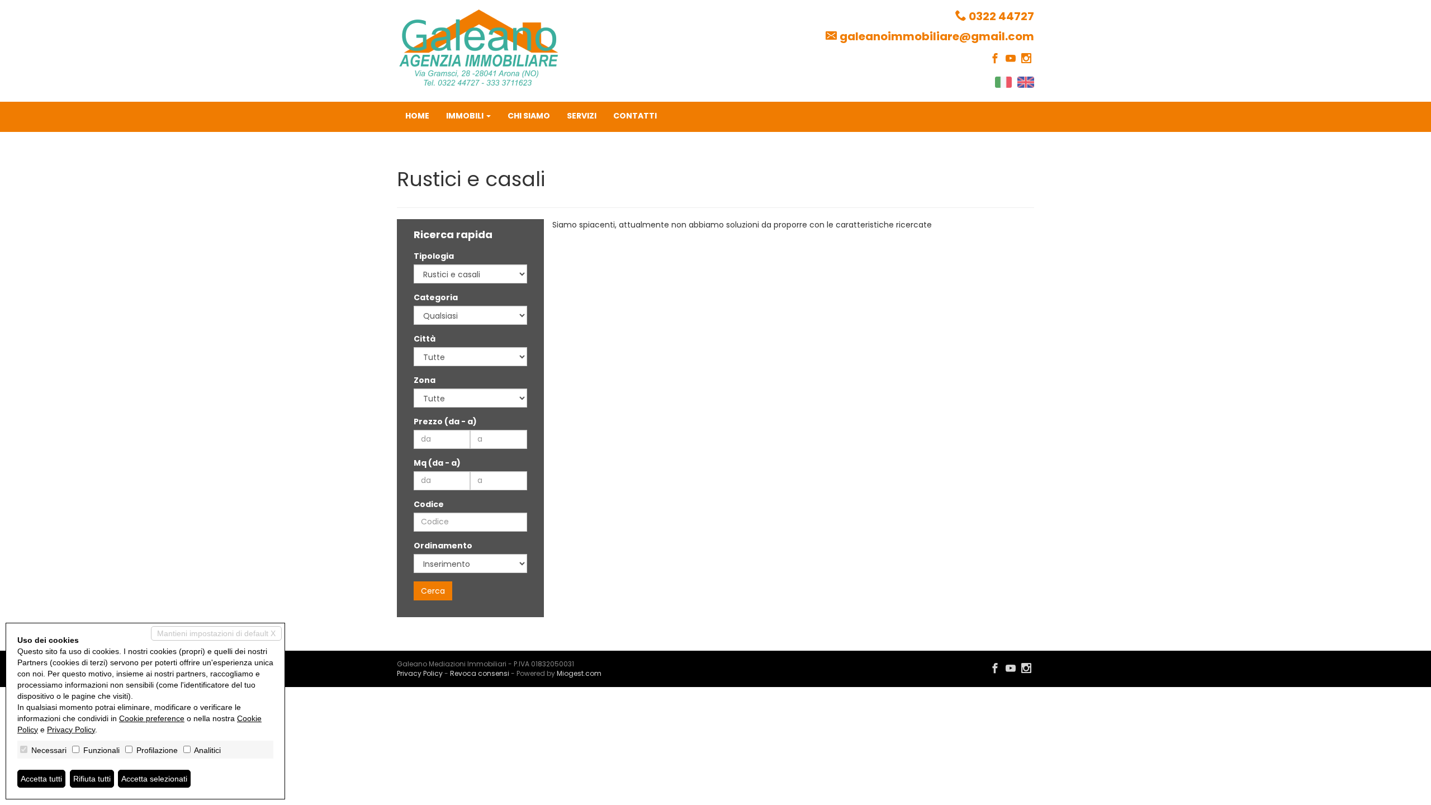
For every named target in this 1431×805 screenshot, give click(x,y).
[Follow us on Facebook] (995, 59)
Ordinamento (443, 545)
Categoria (436, 297)
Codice (429, 504)
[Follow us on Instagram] (1026, 59)
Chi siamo (529, 115)
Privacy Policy (420, 673)
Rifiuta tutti (92, 778)
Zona (424, 380)
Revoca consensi (479, 673)
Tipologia (434, 256)
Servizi (581, 115)
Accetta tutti (41, 778)
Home (417, 115)
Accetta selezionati (154, 778)
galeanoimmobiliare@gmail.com (937, 36)
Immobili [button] (465, 115)
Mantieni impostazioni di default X (216, 633)
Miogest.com (579, 673)
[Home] (479, 47)
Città (424, 338)
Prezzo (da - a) (445, 421)
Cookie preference (151, 718)
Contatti (635, 115)
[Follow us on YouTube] (1010, 59)
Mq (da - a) (437, 462)
